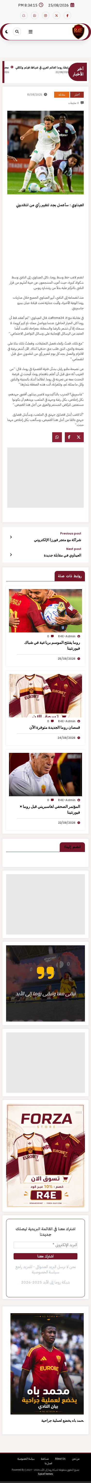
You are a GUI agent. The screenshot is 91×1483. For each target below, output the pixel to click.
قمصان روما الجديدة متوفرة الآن (54, 727)
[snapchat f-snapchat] (23, 15)
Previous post (70, 533)
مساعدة (45, 1459)
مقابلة (61, 94)
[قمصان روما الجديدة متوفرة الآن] (45, 695)
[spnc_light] (6, 31)
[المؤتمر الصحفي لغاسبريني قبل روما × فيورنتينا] (45, 774)
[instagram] (45, 15)
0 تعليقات (73, 103)
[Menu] (30, 31)
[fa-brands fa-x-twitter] (56, 15)
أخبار (77, 94)
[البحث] (17, 31)
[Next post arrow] (11, 555)
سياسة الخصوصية (25, 1459)
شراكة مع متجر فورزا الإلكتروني (57, 539)
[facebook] (69, 437)
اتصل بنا (48, 1463)
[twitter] (79, 437)
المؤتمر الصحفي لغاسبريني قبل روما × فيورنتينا (50, 809)
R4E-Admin (66, 636)
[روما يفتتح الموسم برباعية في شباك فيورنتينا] (45, 610)
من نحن (75, 1459)
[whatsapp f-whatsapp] (34, 15)
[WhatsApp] (57, 437)
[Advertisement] (45, 242)
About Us (60, 1459)
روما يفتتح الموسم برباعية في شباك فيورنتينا (52, 645)
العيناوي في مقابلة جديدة (62, 555)
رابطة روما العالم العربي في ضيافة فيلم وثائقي (49, 67)
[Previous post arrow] (11, 537)
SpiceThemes (45, 1474)
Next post (73, 549)
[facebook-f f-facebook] (67, 15)
